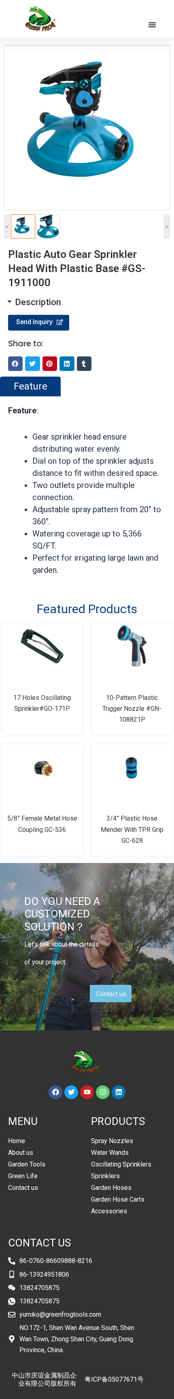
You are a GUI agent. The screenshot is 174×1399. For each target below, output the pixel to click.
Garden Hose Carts (117, 1199)
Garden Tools (26, 1164)
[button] (152, 25)
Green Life (23, 1176)
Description (38, 302)
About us (20, 1152)
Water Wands (110, 1152)
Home (16, 1141)
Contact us (23, 1188)
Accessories (109, 1211)
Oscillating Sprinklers (121, 1164)
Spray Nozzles (112, 1141)
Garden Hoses (111, 1188)
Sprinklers (105, 1176)
